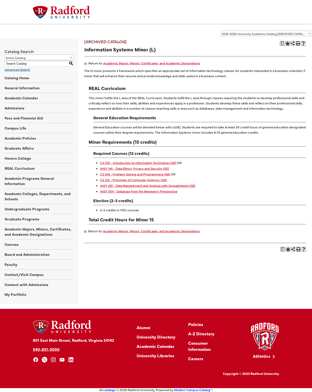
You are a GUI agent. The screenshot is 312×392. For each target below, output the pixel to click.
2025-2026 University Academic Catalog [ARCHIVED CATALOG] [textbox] (265, 34)
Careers (195, 358)
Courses (12, 244)
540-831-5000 (46, 349)
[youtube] (62, 360)
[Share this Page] (293, 43)
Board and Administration (27, 254)
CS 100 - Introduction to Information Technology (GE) (138, 162)
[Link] (265, 337)
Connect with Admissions (26, 284)
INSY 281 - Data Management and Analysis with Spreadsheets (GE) (147, 185)
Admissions (14, 107)
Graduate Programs (22, 218)
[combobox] (266, 33)
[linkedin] (71, 360)
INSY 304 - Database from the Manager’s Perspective (138, 191)
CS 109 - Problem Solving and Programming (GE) (135, 174)
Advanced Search (17, 69)
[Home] (61, 12)
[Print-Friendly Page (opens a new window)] (298, 43)
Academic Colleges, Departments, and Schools (38, 196)
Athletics (261, 356)
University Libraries (155, 355)
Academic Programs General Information (29, 181)
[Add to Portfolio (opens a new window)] (287, 43)
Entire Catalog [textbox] (16, 58)
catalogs (109, 389)
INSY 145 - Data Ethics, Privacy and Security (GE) (134, 168)
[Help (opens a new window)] (303, 43)
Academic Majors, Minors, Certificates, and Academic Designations (38, 231)
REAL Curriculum (19, 168)
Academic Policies (20, 137)
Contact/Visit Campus (24, 274)
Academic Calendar (21, 97)
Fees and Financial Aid (24, 117)
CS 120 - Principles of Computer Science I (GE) (133, 179)
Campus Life (15, 127)
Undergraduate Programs (27, 208)
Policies (195, 324)
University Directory (156, 337)
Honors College (18, 158)
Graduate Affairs (19, 148)
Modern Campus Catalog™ (193, 389)
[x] (45, 360)
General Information (22, 87)
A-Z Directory (201, 333)
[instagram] (53, 360)
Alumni (143, 327)
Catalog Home (17, 77)
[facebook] (36, 360)
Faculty (11, 264)
